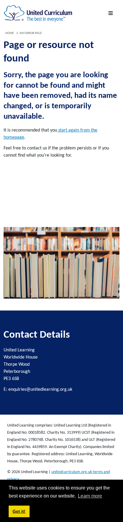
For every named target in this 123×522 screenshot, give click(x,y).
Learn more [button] (90, 495)
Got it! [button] (19, 511)
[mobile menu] (111, 13)
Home (9, 33)
